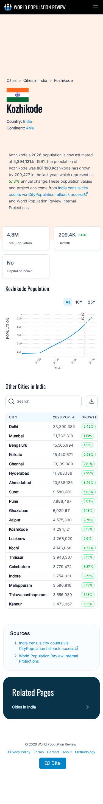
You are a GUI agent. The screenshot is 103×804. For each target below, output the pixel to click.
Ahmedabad (20, 482)
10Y (79, 302)
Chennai (16, 463)
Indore (15, 576)
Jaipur (14, 520)
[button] (95, 7)
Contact (53, 752)
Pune (13, 501)
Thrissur (16, 557)
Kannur (15, 604)
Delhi (13, 426)
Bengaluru (18, 445)
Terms (39, 752)
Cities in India (35, 80)
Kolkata (15, 454)
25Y (91, 302)
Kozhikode (18, 529)
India (27, 121)
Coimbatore (19, 566)
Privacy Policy (19, 752)
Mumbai (16, 435)
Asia (30, 128)
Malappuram (20, 585)
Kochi (14, 548)
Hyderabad (19, 473)
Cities (11, 80)
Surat (14, 491)
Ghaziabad (19, 510)
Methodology (85, 752)
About (67, 752)
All (68, 302)
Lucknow (17, 538)
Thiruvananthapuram (27, 594)
